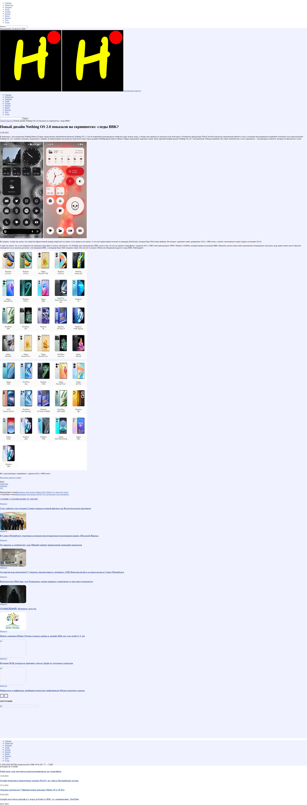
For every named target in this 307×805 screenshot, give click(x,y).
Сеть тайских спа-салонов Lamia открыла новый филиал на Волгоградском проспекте (45, 508)
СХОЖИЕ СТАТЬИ (8, 499)
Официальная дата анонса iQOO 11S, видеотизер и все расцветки (42, 494)
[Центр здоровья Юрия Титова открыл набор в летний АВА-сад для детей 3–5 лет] (153, 621)
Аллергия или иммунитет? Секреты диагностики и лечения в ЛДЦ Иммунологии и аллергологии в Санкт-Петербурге (62, 572)
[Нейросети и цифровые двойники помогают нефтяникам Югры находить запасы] (153, 676)
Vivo (7, 20)
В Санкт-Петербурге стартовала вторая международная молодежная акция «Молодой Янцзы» (49, 535)
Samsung (8, 7)
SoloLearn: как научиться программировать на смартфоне (30, 771)
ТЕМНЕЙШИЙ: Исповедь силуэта (18, 608)
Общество (9, 5)
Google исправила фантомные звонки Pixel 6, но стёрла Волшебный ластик (39, 780)
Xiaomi (7, 14)
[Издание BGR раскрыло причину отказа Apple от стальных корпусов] (153, 649)
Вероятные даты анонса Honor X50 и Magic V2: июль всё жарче (42, 492)
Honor (7, 16)
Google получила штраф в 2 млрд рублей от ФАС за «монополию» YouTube (39, 799)
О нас (7, 22)
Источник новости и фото (10, 478)
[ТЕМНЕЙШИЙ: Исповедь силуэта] (153, 594)
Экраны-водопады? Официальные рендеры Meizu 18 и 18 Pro (32, 790)
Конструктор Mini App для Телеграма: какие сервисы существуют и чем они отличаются (46, 581)
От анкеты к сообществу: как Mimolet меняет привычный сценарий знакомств (41, 545)
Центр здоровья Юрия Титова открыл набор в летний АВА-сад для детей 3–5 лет (42, 636)
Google (7, 12)
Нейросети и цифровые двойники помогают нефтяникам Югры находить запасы (42, 690)
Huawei (8, 18)
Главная (8, 3)
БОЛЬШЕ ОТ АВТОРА (27, 499)
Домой (3, 121)
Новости (9, 121)
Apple (7, 9)
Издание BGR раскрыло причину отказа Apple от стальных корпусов (36, 663)
